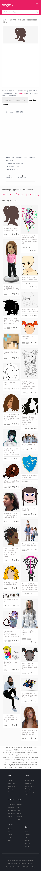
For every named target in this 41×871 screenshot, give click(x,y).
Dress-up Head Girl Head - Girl (28, 509)
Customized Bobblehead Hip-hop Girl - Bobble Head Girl (11, 288)
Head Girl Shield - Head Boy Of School (30, 476)
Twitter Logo (29, 783)
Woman (19, 813)
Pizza (10, 780)
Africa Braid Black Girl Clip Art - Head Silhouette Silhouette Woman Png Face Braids (11, 552)
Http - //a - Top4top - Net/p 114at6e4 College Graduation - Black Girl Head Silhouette (11, 321)
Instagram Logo (30, 780)
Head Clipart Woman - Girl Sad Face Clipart (11, 583)
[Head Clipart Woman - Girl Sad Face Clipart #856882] (11, 572)
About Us (8, 867)
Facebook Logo (30, 789)
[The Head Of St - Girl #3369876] (29, 438)
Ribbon (27, 843)
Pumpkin (11, 792)
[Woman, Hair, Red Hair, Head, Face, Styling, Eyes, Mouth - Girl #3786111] (29, 717)
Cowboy (19, 816)
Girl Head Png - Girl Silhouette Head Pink (11, 229)
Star (9, 837)
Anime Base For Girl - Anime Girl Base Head (29, 278)
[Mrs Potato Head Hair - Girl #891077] (11, 595)
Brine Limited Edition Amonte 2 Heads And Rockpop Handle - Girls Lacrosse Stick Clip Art (30, 586)
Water (27, 840)
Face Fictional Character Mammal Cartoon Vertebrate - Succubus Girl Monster (11, 633)
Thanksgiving (12, 810)
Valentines (11, 813)
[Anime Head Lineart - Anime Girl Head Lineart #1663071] (29, 300)
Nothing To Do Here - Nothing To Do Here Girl (11, 664)
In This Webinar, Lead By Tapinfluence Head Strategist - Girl (29, 695)
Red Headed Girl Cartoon (27, 337)
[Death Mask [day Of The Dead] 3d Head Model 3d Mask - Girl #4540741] (11, 501)
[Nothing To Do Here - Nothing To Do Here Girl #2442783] (11, 653)
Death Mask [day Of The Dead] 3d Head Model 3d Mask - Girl (11, 515)
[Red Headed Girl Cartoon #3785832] (29, 327)
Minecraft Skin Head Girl (10, 353)
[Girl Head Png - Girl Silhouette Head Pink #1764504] (11, 215)
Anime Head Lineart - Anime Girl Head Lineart (30, 310)
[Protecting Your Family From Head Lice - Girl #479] (29, 530)
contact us (22, 93)
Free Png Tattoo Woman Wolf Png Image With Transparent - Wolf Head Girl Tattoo (28, 384)
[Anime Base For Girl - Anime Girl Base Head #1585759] (29, 266)
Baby (18, 810)
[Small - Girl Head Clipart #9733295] (11, 372)
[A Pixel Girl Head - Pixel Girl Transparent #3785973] (11, 471)
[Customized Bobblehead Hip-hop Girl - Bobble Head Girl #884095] (11, 261)
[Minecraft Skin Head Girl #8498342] (11, 341)
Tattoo (27, 846)
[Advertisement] (20, 65)
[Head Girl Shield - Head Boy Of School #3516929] (29, 463)
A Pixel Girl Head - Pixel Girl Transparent (11, 482)
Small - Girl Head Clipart (9, 383)
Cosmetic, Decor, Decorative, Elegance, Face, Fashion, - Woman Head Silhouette (29, 420)
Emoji (26, 832)
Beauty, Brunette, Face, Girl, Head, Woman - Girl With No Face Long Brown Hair (11, 417)
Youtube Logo (29, 786)
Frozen (19, 804)
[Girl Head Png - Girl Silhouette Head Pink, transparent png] (20, 34)
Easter (10, 816)
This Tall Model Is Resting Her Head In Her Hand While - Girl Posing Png (11, 718)
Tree (9, 840)
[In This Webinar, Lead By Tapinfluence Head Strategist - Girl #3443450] (29, 684)
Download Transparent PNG (14, 100)
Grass (10, 835)
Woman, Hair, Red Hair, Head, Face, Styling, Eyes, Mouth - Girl (29, 732)
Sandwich (11, 783)
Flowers (27, 835)
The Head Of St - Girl (29, 445)
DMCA (24, 867)
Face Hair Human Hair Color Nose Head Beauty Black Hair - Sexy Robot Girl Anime (11, 451)
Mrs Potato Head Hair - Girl (11, 600)
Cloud (10, 829)
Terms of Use (31, 867)
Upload (36, 3)
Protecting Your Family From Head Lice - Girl (29, 545)
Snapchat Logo (30, 792)
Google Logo (29, 795)
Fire (9, 832)
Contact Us (16, 867)
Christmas (11, 804)
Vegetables (12, 786)
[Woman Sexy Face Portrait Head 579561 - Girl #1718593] (29, 614)
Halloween (11, 807)
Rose (26, 837)
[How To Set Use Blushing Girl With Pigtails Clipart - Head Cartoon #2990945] (29, 654)
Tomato (10, 789)
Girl (18, 807)
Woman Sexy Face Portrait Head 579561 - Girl (30, 632)
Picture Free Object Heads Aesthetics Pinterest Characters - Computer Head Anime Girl (29, 239)
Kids (18, 819)
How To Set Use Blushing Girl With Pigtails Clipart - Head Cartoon (29, 666)
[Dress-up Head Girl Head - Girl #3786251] (29, 496)
